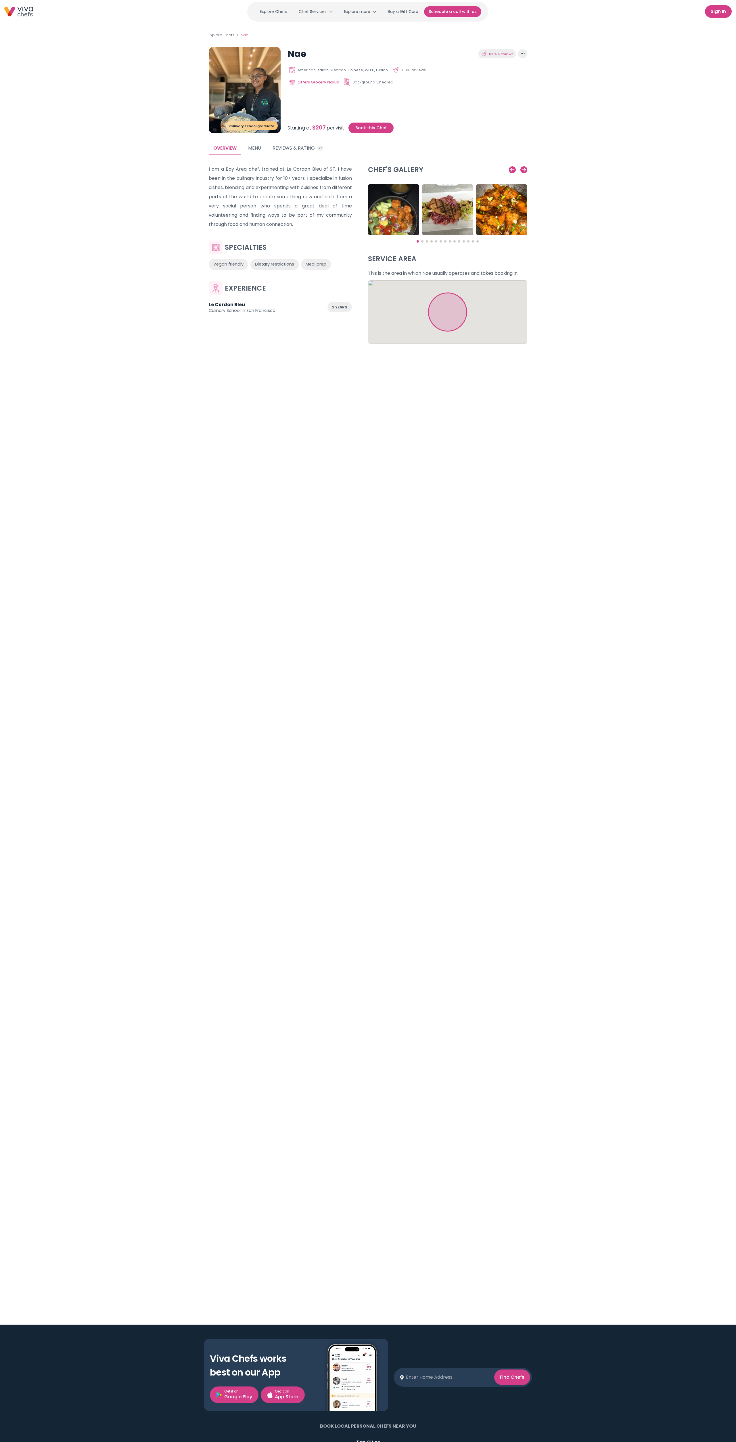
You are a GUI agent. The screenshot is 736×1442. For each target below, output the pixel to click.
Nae (244, 35)
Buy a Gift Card (403, 11)
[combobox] (448, 1377)
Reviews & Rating (297, 148)
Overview (225, 148)
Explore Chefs (273, 11)
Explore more (357, 11)
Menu (254, 148)
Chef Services (313, 11)
